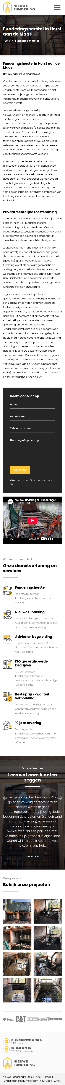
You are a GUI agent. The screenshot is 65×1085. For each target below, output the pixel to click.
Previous (5, 798)
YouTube (45, 1081)
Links (37, 1077)
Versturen (19, 469)
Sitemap (47, 1077)
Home (6, 40)
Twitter (56, 1081)
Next (60, 798)
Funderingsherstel (27, 40)
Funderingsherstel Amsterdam (20, 1081)
